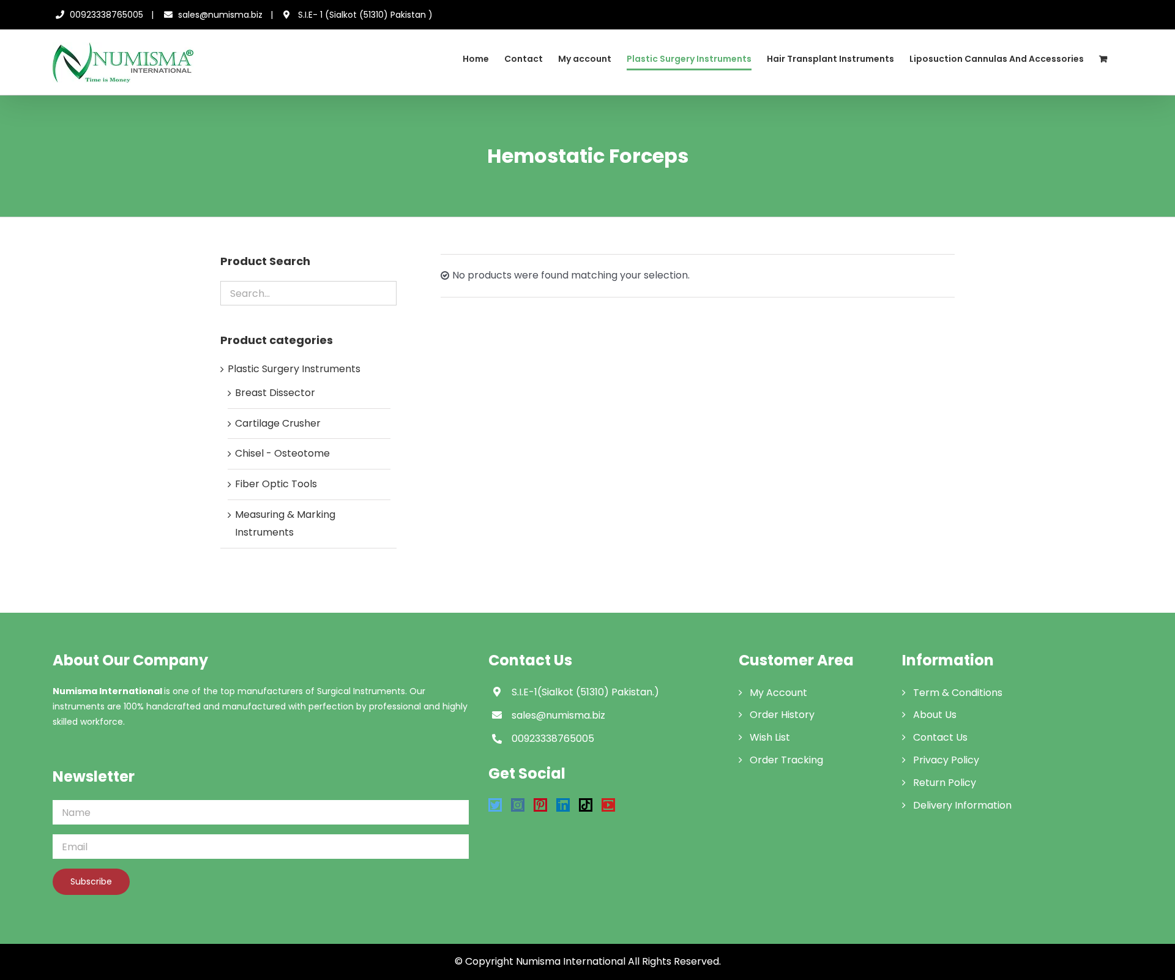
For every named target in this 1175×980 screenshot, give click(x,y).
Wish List (770, 737)
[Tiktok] (585, 805)
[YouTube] (608, 805)
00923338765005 (106, 15)
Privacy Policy (946, 760)
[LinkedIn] (563, 805)
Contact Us (940, 737)
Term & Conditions (957, 693)
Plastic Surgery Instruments (294, 369)
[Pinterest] (540, 805)
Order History (782, 715)
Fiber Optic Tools (276, 484)
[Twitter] (495, 805)
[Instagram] (517, 805)
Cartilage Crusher (278, 423)
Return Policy (944, 783)
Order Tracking (786, 760)
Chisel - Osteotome (282, 453)
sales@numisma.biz (220, 15)
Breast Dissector (275, 393)
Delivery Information (962, 805)
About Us (935, 715)
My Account (778, 693)
